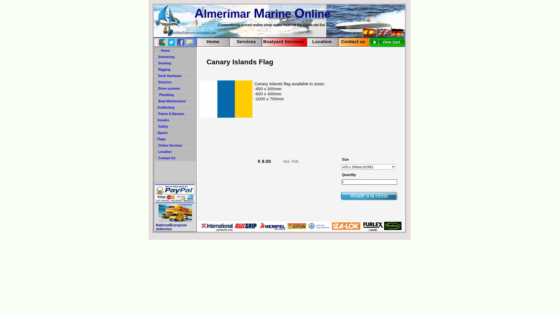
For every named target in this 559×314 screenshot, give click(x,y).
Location (322, 41)
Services (246, 41)
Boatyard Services (283, 41)
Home (213, 41)
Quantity (349, 175)
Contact (349, 41)
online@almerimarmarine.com (194, 32)
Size (345, 159)
